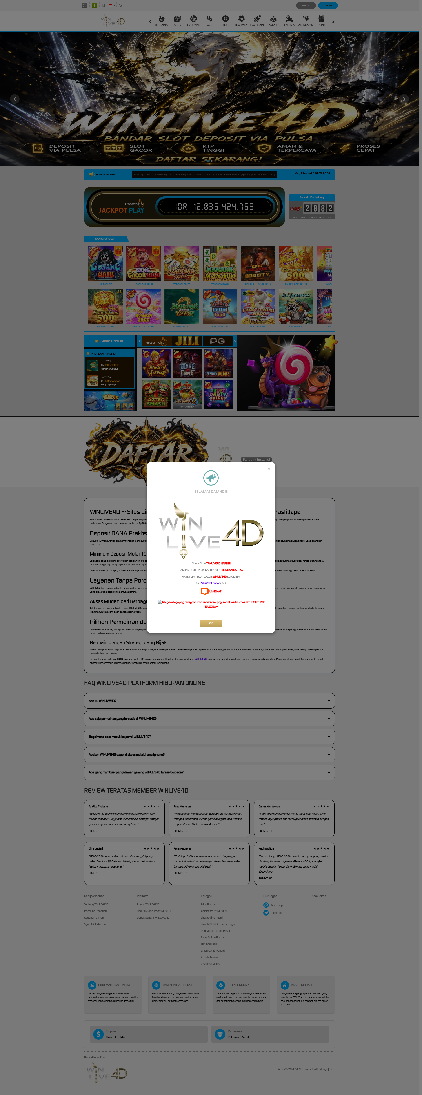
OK (211, 623)
